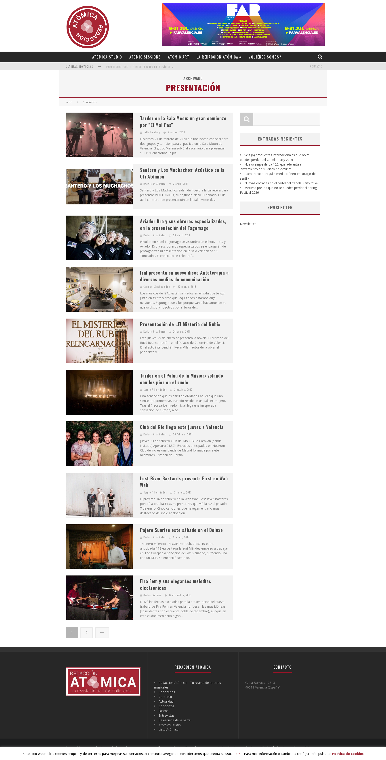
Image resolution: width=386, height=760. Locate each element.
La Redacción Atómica (217, 57)
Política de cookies (348, 753)
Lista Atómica (168, 729)
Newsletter (248, 224)
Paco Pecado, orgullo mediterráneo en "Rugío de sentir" (143, 67)
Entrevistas (166, 715)
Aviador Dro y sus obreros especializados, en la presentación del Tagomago (183, 224)
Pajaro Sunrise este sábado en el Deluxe (181, 530)
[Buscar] (320, 57)
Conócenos (167, 692)
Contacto (316, 66)
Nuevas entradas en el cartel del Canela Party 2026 (281, 183)
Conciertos (166, 706)
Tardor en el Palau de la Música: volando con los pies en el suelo (181, 379)
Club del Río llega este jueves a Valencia (182, 427)
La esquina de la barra (175, 720)
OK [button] (238, 754)
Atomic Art (178, 57)
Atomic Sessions (145, 57)
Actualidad (166, 701)
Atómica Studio (107, 57)
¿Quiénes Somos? (265, 57)
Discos (163, 711)
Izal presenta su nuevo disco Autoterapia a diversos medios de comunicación (184, 276)
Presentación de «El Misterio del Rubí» (180, 324)
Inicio (69, 102)
